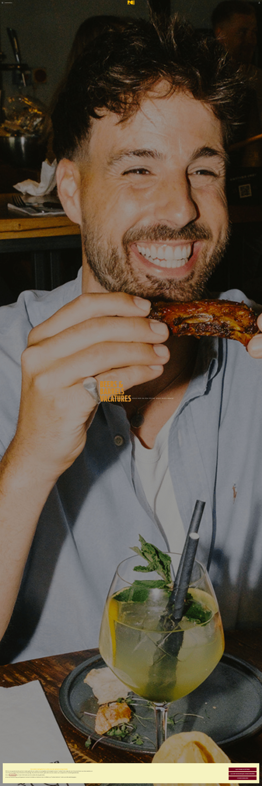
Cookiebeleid (12, 775)
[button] (259, 3)
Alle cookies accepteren (243, 769)
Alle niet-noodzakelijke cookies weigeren (243, 774)
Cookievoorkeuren (242, 778)
